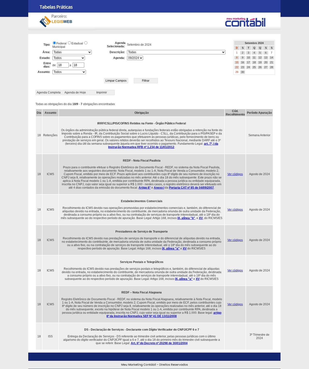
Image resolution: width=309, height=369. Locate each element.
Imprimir (101, 92)
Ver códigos (235, 174)
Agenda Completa (49, 92)
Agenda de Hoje (75, 92)
